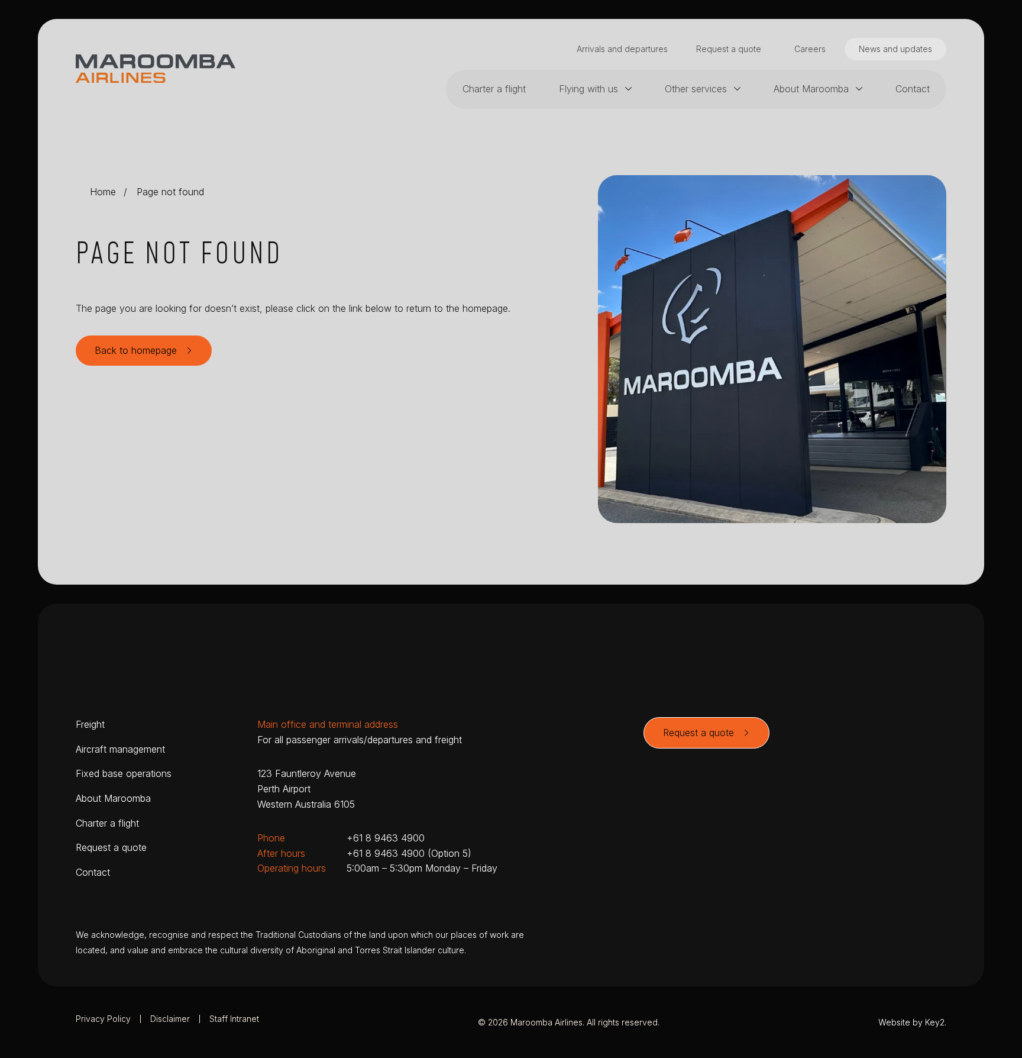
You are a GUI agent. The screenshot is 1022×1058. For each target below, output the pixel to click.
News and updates (895, 49)
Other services (696, 89)
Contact (912, 89)
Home (103, 192)
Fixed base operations (124, 773)
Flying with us (588, 89)
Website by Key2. (912, 1022)
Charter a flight (494, 89)
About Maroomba (811, 89)
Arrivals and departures (622, 49)
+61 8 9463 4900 (386, 838)
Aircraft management (120, 749)
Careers (810, 49)
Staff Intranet (234, 1019)
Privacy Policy (103, 1019)
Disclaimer (170, 1019)
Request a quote (728, 49)
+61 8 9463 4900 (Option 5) (409, 853)
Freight (90, 724)
